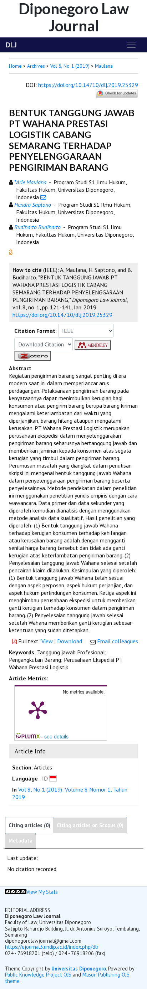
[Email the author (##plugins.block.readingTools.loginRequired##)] (43, 197)
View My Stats (42, 891)
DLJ (11, 45)
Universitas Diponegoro (78, 968)
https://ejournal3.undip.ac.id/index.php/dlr (51, 946)
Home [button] (15, 66)
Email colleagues (117, 641)
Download (69, 641)
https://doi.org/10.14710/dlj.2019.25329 (88, 84)
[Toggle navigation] (131, 45)
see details (56, 736)
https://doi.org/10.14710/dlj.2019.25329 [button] (62, 314)
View (47, 641)
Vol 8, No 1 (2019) (70, 66)
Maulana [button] (104, 66)
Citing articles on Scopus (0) (90, 825)
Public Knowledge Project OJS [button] (38, 974)
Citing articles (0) (29, 825)
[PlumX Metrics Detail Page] (37, 709)
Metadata (20, 840)
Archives (36, 66)
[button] (10, 251)
